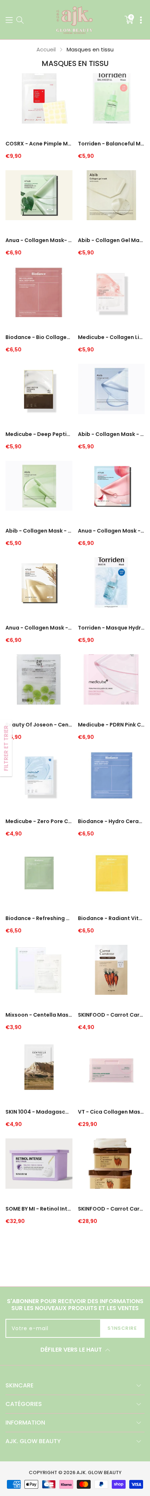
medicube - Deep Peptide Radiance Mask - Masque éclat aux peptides (38, 434)
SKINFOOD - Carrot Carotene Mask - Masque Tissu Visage (111, 1014)
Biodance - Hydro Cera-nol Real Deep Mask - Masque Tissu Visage (111, 821)
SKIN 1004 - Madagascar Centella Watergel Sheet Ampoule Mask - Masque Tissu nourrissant (38, 1111)
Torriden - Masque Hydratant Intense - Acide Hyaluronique (111, 627)
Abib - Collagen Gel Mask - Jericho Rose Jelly (111, 240)
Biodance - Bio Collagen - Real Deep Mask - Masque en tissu (38, 337)
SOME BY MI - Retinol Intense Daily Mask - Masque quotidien (38, 1208)
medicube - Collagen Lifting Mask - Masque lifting (111, 337)
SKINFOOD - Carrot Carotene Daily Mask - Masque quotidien (111, 1208)
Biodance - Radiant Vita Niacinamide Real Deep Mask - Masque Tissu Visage (111, 918)
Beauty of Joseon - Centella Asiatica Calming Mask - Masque (38, 724)
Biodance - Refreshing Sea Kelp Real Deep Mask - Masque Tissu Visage (38, 918)
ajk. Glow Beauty (99, 1472)
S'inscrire (122, 1328)
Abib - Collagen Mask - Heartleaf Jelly (38, 530)
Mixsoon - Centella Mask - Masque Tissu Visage (38, 1014)
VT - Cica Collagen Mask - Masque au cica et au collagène (111, 1111)
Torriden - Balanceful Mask (111, 143)
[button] (9, 20)
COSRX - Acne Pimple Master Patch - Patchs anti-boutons (38, 143)
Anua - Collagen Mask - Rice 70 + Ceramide (38, 627)
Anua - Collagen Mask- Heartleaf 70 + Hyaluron (38, 240)
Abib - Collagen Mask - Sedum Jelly (111, 434)
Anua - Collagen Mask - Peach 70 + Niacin (111, 530)
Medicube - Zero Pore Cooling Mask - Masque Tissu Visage (38, 821)
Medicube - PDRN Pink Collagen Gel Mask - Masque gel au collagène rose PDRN (111, 724)
